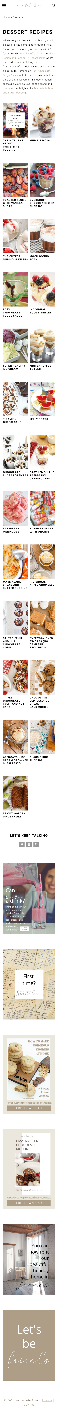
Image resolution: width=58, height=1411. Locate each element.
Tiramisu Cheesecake (12, 420)
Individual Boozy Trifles (41, 311)
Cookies (29, 1404)
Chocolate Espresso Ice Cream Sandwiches (39, 702)
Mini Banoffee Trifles (32, 53)
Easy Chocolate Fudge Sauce (13, 312)
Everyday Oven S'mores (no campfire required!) (41, 643)
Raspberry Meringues (11, 530)
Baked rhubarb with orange (42, 530)
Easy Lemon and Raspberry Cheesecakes (42, 475)
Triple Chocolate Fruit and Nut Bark (14, 702)
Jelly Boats (39, 419)
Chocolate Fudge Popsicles (15, 474)
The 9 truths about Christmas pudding (13, 145)
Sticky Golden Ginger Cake (14, 815)
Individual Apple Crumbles (42, 583)
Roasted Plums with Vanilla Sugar (14, 203)
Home (6, 17)
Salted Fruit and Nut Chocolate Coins (13, 643)
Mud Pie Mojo (40, 140)
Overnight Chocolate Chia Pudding (42, 203)
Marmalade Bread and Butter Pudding (15, 585)
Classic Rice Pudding (39, 759)
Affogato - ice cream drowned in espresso (15, 760)
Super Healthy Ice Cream (14, 367)
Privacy (47, 1400)
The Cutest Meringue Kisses (15, 258)
